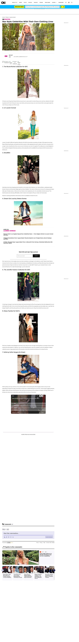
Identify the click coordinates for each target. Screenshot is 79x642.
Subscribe (61, 2)
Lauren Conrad (12, 17)
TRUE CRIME (47, 2)
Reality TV (14, 2)
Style (25, 2)
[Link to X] (71, 2)
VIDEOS (41, 2)
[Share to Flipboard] (15, 61)
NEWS (20, 2)
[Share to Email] (19, 61)
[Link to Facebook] (65, 2)
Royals (30, 2)
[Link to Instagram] (68, 2)
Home (3, 17)
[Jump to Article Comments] (3, 61)
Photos (7, 17)
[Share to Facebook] (6, 61)
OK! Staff (11, 55)
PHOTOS (36, 2)
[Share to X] (10, 61)
